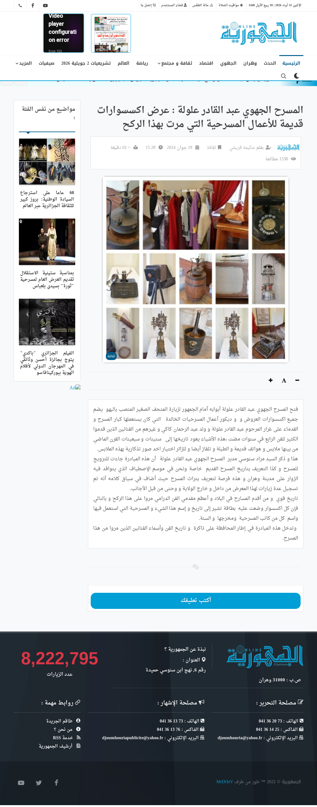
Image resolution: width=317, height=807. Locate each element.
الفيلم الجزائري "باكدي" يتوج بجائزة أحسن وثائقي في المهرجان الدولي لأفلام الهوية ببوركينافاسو (47, 363)
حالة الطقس (201, 5)
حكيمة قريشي (242, 148)
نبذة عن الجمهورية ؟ (185, 649)
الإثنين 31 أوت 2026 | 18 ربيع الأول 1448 (275, 5)
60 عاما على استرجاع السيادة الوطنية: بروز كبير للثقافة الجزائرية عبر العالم (47, 199)
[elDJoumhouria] (45, 5)
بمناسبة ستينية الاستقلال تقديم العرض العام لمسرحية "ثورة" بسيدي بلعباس (47, 279)
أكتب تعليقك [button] (195, 600)
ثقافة (211, 148)
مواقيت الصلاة (229, 5)
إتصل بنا (147, 5)
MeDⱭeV (224, 781)
